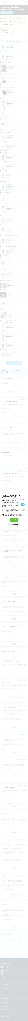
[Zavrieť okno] (25, 495)
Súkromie (4, 515)
